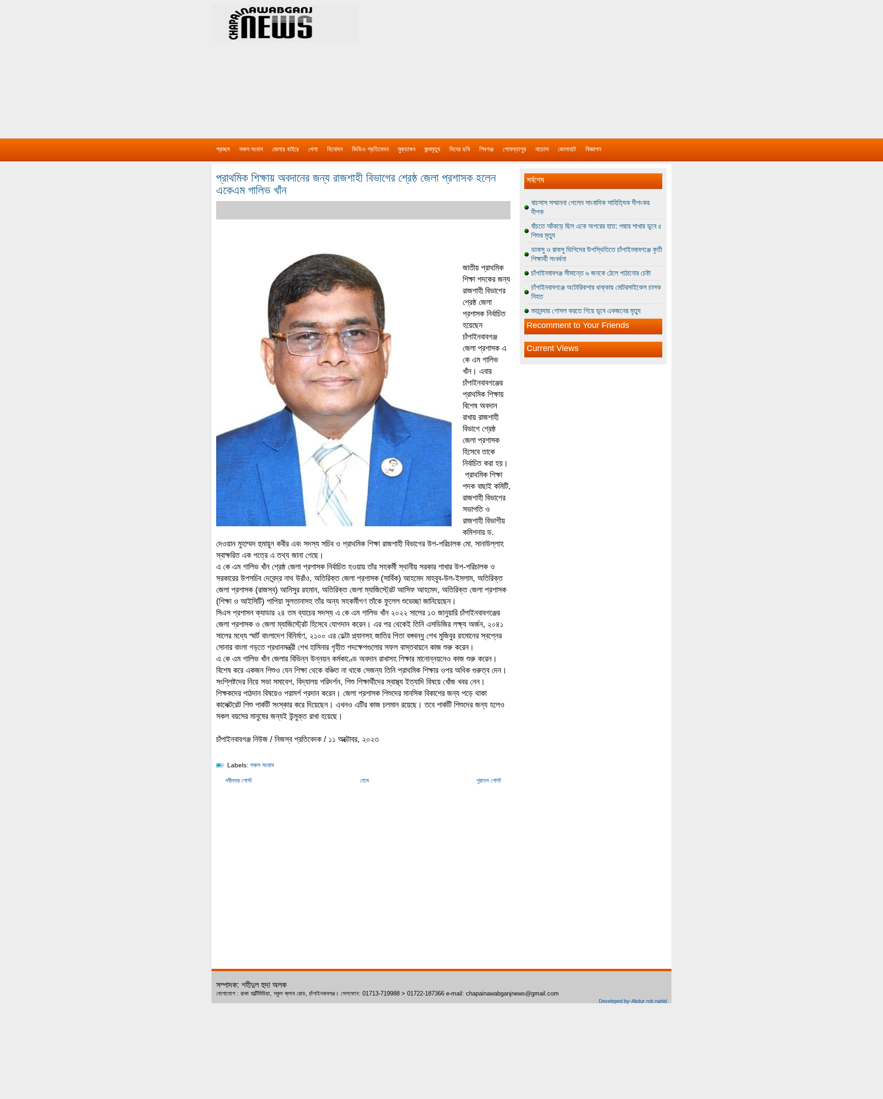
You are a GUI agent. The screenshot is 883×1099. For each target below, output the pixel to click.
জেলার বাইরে (285, 149)
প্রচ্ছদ (223, 149)
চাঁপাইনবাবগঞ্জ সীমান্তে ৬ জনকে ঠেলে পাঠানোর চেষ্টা (591, 273)
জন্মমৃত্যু (432, 149)
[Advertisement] (538, 64)
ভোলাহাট (567, 149)
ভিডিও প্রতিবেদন (370, 149)
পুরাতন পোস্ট (488, 780)
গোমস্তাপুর (514, 149)
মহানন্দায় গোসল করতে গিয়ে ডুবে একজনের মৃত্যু (586, 311)
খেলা (313, 149)
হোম (364, 780)
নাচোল (542, 149)
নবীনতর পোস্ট (238, 780)
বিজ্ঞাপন (593, 149)
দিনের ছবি (459, 149)
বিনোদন (335, 149)
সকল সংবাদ (251, 149)
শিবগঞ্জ (486, 149)
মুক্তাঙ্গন (406, 149)
